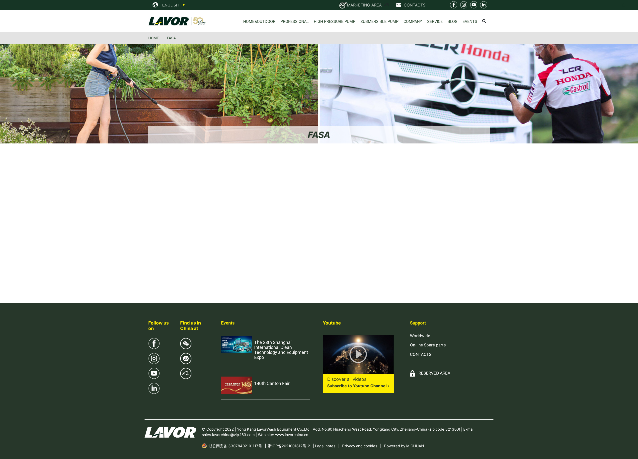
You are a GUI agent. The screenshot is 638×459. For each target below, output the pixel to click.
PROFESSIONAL (294, 21)
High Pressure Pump (334, 21)
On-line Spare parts (428, 344)
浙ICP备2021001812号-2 (289, 446)
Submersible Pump (379, 21)
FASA (171, 38)
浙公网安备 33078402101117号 (235, 446)
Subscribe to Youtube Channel (357, 385)
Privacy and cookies (359, 446)
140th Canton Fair (272, 383)
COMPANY (412, 21)
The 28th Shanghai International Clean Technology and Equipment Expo (281, 350)
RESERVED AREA (434, 373)
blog (453, 21)
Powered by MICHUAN (404, 446)
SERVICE (435, 21)
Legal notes (325, 446)
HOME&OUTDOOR (259, 21)
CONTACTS (420, 354)
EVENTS (470, 21)
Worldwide (420, 335)
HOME (153, 38)
